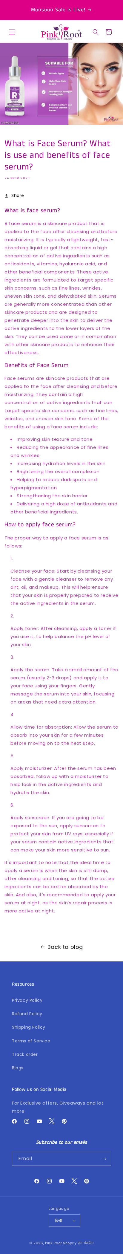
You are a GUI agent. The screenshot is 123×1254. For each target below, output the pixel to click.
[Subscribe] (104, 1159)
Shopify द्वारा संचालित (78, 1243)
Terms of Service (31, 1041)
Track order (25, 1054)
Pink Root (53, 1243)
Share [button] (17, 195)
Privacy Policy (27, 1000)
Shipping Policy (28, 1027)
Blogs (18, 1068)
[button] (12, 32)
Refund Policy (27, 1014)
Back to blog (65, 947)
